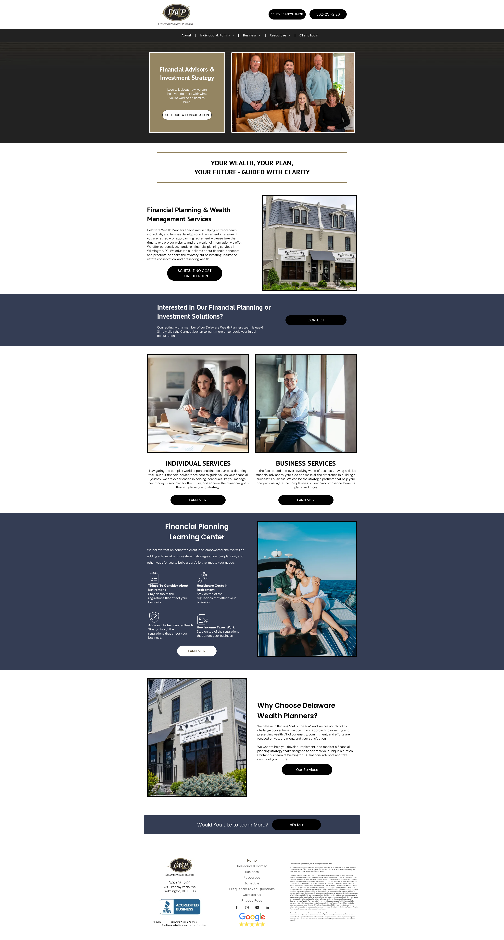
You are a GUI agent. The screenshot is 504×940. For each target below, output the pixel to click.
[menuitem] (187, 35)
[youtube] (257, 908)
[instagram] (247, 908)
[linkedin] (267, 908)
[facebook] (236, 908)
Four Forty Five (199, 925)
